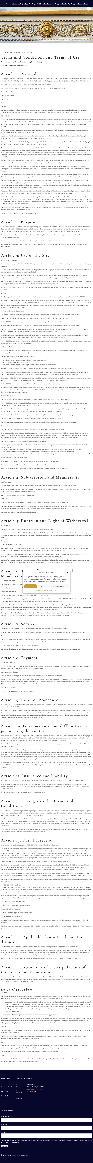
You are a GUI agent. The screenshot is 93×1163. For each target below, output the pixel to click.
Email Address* (5, 1116)
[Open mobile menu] (84, 8)
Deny (43, 586)
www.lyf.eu (36, 681)
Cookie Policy (35, 468)
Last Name (4, 1132)
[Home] (46, 5)
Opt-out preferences (41, 590)
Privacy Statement (52, 590)
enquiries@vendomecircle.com (34, 1089)
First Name (4, 1124)
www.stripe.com (23, 681)
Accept (30, 586)
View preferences (60, 586)
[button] (68, 572)
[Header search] (88, 9)
